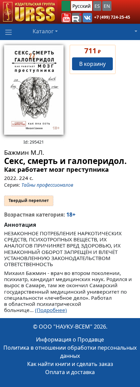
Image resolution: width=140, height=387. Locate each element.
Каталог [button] (43, 31)
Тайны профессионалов (47, 185)
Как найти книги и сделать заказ (70, 364)
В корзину (92, 64)
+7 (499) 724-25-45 (112, 17)
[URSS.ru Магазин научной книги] (28, 12)
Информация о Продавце (70, 339)
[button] (66, 17)
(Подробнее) (51, 310)
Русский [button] (81, 6)
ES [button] (97, 6)
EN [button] (107, 6)
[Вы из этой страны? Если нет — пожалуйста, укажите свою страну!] (66, 6)
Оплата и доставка (70, 372)
